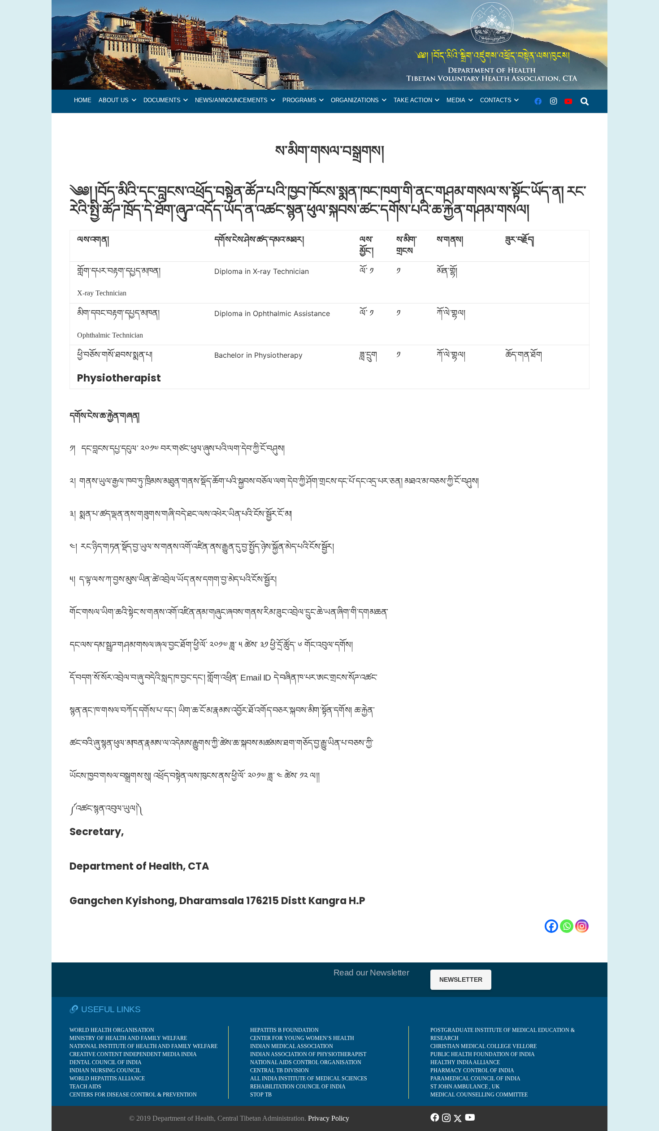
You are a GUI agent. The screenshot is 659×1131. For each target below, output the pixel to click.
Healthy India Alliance (465, 1062)
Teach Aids (85, 1086)
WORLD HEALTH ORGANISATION (111, 1030)
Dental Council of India (105, 1062)
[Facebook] (538, 101)
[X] (457, 1117)
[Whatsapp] (566, 926)
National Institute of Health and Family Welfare (143, 1046)
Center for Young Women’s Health (302, 1038)
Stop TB (261, 1095)
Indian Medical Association (291, 1046)
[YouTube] (568, 101)
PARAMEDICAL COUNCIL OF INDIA (475, 1078)
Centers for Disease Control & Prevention (133, 1095)
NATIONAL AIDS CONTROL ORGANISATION (305, 1062)
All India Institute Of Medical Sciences (308, 1078)
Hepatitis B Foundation (284, 1030)
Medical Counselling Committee (479, 1095)
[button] (134, 100)
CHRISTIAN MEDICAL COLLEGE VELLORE (483, 1046)
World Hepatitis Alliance (107, 1078)
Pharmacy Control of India (472, 1070)
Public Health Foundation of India (482, 1054)
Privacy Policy (328, 1118)
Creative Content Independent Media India (133, 1054)
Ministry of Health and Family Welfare (128, 1038)
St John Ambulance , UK (465, 1086)
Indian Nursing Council (105, 1070)
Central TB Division (279, 1070)
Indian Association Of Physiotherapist (308, 1054)
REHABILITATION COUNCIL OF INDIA (298, 1086)
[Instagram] (553, 101)
